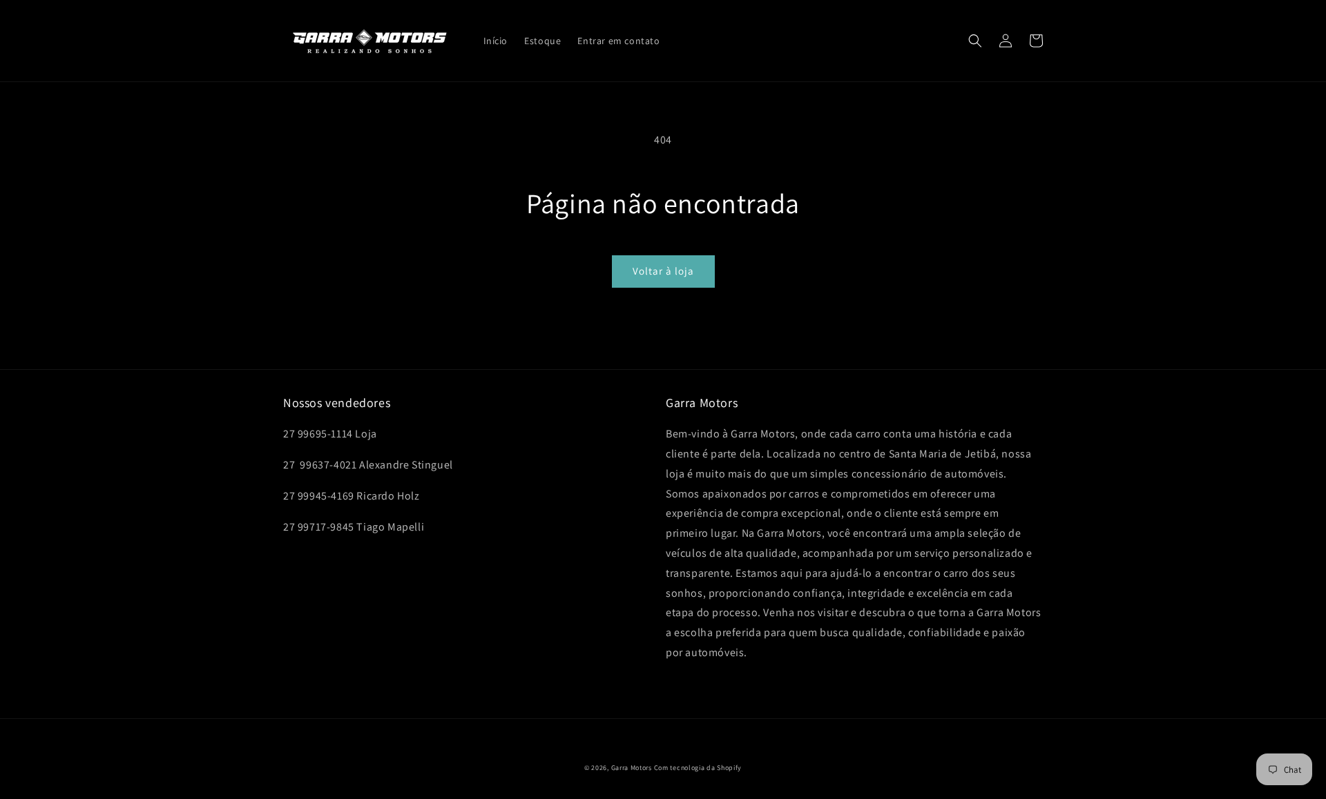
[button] (975, 41)
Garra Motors (631, 767)
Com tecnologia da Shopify (698, 767)
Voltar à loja (663, 270)
